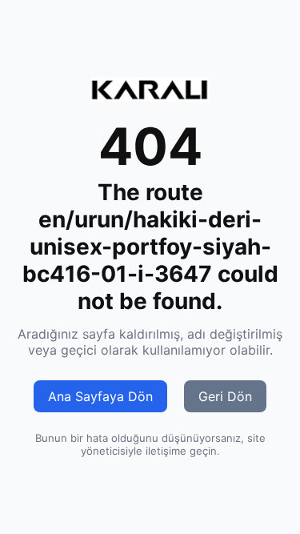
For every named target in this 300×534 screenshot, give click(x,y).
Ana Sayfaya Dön (100, 396)
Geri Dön (225, 396)
